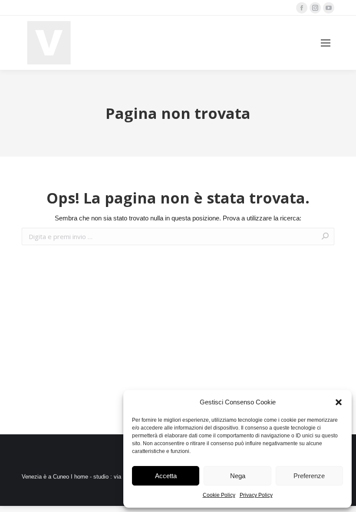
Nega (237, 475)
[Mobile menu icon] (325, 43)
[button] (338, 402)
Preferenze (309, 475)
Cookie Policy (219, 495)
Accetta (166, 475)
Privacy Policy (256, 495)
